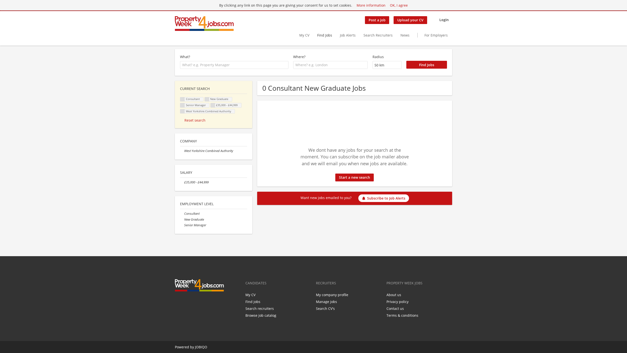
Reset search (194, 120)
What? (185, 56)
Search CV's (325, 308)
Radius (378, 56)
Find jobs (252, 301)
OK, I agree (399, 5)
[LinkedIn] (194, 301)
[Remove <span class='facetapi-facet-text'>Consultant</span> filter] (182, 99)
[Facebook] (178, 301)
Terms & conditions (402, 315)
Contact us (395, 308)
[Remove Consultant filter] (182, 214)
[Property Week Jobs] (204, 23)
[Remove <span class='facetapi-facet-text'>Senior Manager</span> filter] (182, 105)
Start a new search (354, 177)
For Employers (436, 35)
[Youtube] (202, 301)
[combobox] (234, 65)
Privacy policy (397, 301)
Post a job (377, 20)
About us (393, 294)
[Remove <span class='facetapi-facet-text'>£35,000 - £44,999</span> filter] (213, 105)
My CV (304, 35)
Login (444, 19)
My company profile (332, 294)
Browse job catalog (260, 315)
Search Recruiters (378, 35)
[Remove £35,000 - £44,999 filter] (182, 182)
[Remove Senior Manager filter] (182, 225)
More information (371, 5)
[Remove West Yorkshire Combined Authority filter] (182, 151)
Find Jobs (324, 35)
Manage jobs (326, 301)
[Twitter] (186, 301)
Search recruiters (259, 308)
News (405, 35)
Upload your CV (410, 20)
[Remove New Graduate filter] (182, 219)
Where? (299, 56)
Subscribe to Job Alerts (386, 198)
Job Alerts (348, 35)
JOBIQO (201, 347)
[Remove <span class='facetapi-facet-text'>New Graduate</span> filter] (207, 99)
